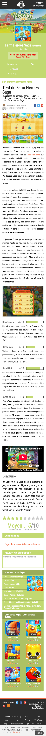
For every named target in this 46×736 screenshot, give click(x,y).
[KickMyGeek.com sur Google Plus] (25, 702)
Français (30, 606)
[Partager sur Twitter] (38, 105)
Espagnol (7, 608)
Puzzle (12, 595)
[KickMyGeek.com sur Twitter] (16, 702)
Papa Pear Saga (33, 155)
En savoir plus (18, 732)
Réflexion (20, 595)
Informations (12, 64)
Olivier (11, 105)
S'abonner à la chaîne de (24, 470)
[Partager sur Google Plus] (42, 105)
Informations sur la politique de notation (23, 530)
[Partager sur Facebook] (34, 105)
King (4, 82)
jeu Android (11, 82)
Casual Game (21, 82)
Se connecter (38, 6)
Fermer (39, 733)
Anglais (23, 606)
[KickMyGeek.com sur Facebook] (21, 702)
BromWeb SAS (38, 708)
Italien (37, 606)
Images (12, 73)
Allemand (15, 608)
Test (33, 64)
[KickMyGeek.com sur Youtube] (4, 705)
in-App (29, 82)
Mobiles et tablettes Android (27, 602)
